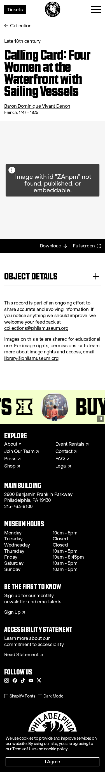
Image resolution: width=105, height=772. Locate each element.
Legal (61, 466)
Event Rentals (70, 444)
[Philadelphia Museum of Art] (52, 9)
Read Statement (21, 655)
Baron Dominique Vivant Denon (37, 106)
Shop (10, 466)
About (10, 444)
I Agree (52, 761)
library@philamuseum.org (31, 358)
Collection (21, 25)
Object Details (30, 276)
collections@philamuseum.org (36, 328)
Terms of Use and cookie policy (40, 749)
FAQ (60, 459)
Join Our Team (19, 451)
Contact (64, 451)
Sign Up (12, 612)
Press (10, 459)
